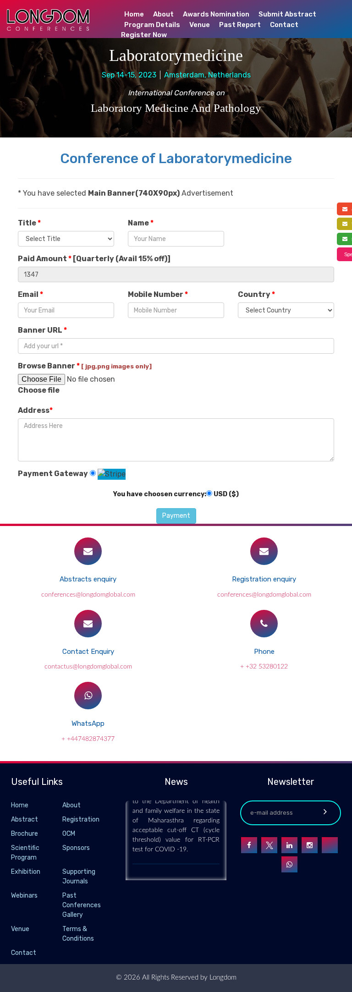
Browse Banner (85, 366)
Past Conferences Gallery (81, 905)
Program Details (152, 25)
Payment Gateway (53, 473)
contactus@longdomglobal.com (88, 666)
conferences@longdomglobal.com (88, 595)
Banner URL (42, 330)
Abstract (24, 819)
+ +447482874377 (88, 739)
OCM (68, 834)
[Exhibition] (61, 872)
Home (134, 14)
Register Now (144, 35)
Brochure (24, 834)
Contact (284, 25)
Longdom (222, 977)
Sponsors (76, 848)
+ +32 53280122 (264, 666)
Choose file (39, 390)
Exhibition (25, 872)
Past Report (240, 25)
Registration (80, 819)
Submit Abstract (287, 14)
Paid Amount (94, 258)
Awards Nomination (216, 14)
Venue (199, 25)
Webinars (24, 895)
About (163, 14)
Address (35, 410)
